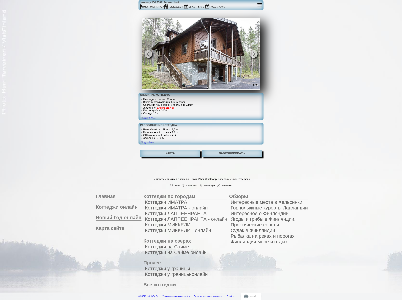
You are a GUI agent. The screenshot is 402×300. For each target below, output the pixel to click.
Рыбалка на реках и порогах (263, 236)
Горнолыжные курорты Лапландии (269, 208)
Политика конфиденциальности (208, 296)
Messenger (209, 186)
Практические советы (255, 225)
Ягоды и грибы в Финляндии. (263, 219)
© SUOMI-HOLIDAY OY (148, 296)
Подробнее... (148, 117)
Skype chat (191, 186)
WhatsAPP (226, 186)
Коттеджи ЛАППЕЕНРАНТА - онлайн (186, 219)
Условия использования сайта (176, 296)
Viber (176, 186)
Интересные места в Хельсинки (266, 202)
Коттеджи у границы (167, 268)
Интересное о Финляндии (259, 213)
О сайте (230, 296)
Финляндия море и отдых (259, 241)
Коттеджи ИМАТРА (166, 202)
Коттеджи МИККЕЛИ (167, 225)
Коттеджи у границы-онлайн (176, 274)
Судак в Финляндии (253, 230)
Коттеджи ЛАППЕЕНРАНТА (176, 213)
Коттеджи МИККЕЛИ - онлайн (178, 230)
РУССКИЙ (252, 296)
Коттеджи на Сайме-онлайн (176, 252)
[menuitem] (118, 196)
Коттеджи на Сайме (167, 246)
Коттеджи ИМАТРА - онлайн (176, 208)
